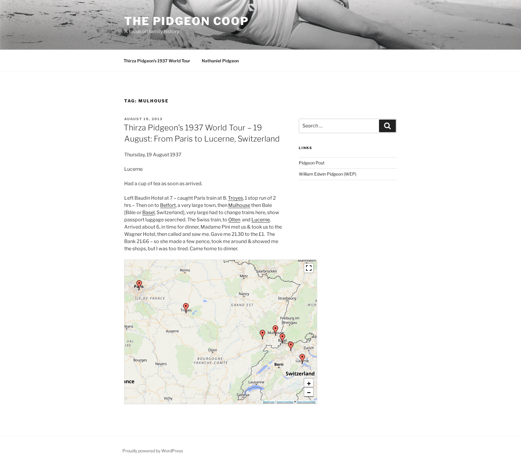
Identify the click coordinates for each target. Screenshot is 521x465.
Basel (148, 212)
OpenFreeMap (284, 401)
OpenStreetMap (306, 401)
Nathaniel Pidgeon (220, 60)
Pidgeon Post (311, 162)
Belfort (168, 205)
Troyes (235, 198)
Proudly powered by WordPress (152, 450)
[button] (302, 359)
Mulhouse (239, 205)
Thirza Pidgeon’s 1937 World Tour (157, 60)
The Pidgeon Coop (186, 21)
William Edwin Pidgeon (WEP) (327, 173)
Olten (234, 220)
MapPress (268, 401)
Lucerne (260, 220)
